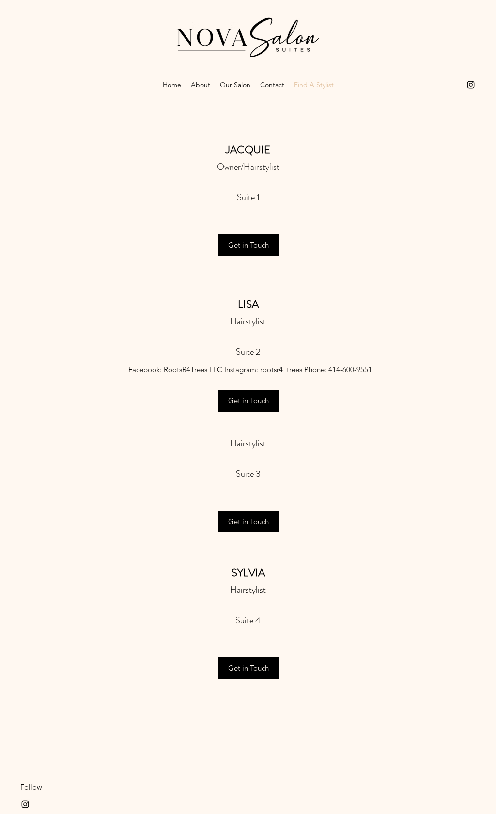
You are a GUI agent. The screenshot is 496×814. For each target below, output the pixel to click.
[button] (248, 521)
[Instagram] (471, 85)
